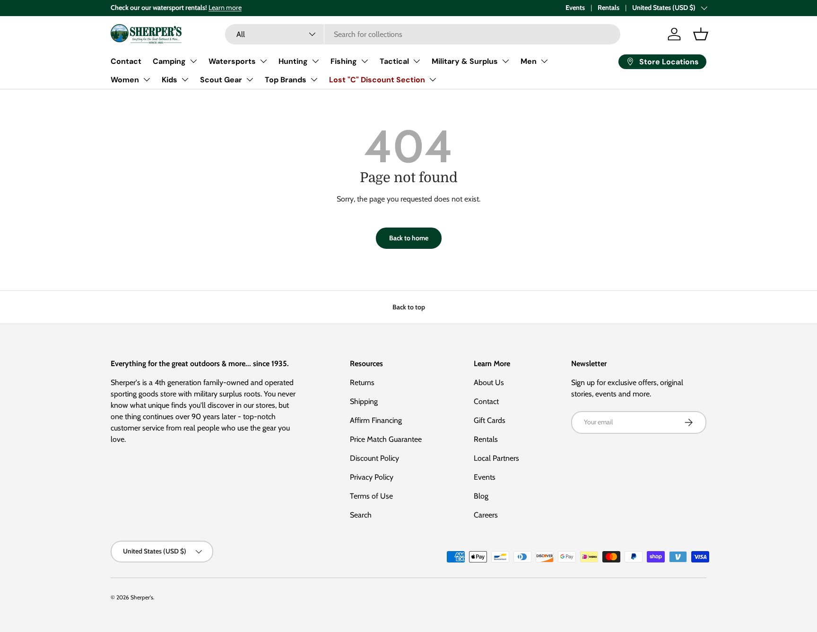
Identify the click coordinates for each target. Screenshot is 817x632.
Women (125, 80)
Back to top (408, 307)
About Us (489, 382)
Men (529, 61)
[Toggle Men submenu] (544, 61)
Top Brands (285, 80)
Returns (362, 382)
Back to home (408, 238)
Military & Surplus (465, 61)
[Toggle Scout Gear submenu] (249, 79)
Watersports (232, 61)
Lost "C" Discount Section (377, 80)
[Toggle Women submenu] (146, 79)
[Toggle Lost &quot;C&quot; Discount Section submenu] (432, 79)
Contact (126, 61)
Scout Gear (221, 80)
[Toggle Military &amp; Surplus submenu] (505, 61)
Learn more (225, 7)
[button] (700, 34)
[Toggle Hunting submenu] (315, 61)
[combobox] (422, 34)
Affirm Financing (376, 420)
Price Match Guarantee (386, 439)
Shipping (364, 401)
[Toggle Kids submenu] (185, 79)
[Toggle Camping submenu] (193, 61)
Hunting (293, 61)
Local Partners (496, 458)
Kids (169, 80)
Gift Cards (489, 420)
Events (575, 7)
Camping (169, 61)
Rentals (608, 7)
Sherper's (141, 597)
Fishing (343, 61)
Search (361, 514)
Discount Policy (374, 458)
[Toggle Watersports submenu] (263, 61)
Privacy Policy (371, 477)
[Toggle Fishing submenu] (364, 61)
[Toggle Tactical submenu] (416, 61)
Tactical (394, 61)
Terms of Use (371, 496)
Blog (481, 496)
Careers (486, 514)
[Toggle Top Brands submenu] (314, 79)
